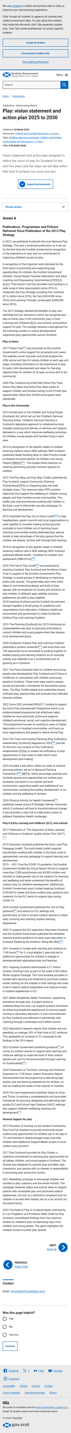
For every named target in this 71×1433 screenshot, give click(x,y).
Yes (11, 1318)
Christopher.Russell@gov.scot (28, 1291)
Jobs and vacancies (34, 1392)
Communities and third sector (18, 141)
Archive (23, 1386)
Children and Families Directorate (32, 133)
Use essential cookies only (35, 53)
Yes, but (13, 1334)
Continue (10, 1346)
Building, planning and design (24, 137)
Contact (36, 1386)
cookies (16, 6)
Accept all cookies (35, 42)
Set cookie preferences (35, 62)
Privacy (53, 1392)
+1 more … (39, 141)
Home (6, 96)
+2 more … (55, 133)
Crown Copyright (11, 1392)
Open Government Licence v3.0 (52, 1407)
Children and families (50, 137)
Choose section (13, 207)
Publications (18, 96)
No (11, 1326)
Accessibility (9, 1386)
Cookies (48, 1386)
